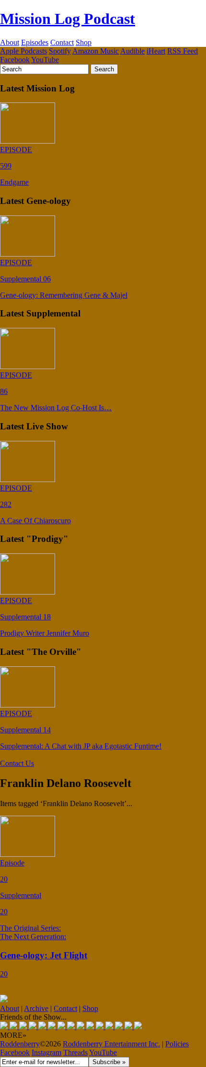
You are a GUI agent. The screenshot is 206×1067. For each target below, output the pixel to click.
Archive (36, 1008)
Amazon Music (95, 51)
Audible (132, 51)
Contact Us (17, 763)
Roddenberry (20, 1044)
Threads (75, 1052)
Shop (84, 42)
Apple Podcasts (23, 51)
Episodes (34, 42)
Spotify (60, 51)
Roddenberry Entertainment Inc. (111, 1044)
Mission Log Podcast (67, 18)
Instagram (46, 1052)
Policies (177, 1044)
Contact (62, 42)
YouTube (45, 60)
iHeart (156, 51)
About (9, 42)
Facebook (15, 60)
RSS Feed (182, 51)
